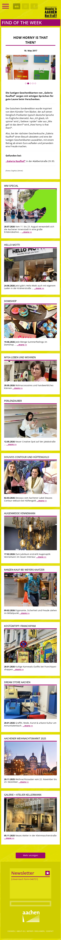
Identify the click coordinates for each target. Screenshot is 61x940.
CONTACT (49, 931)
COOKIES (11, 931)
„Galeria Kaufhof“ (15, 161)
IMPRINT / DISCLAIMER (35, 931)
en (17, 6)
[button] (8, 70)
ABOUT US (21, 931)
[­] (5, 6)
